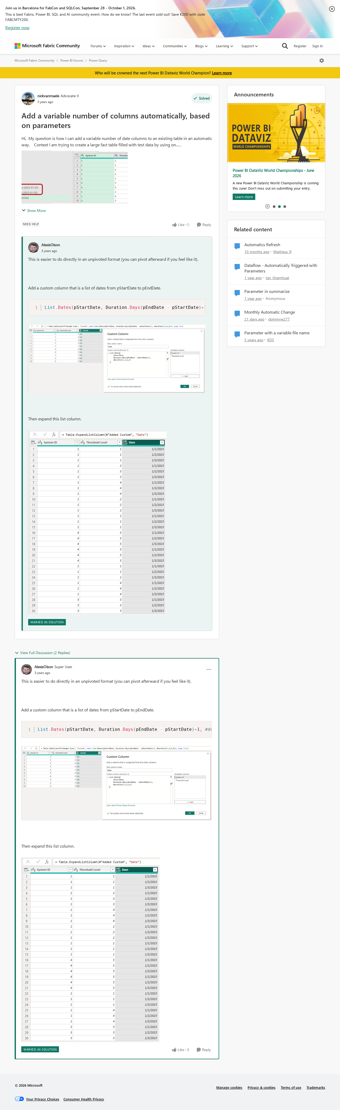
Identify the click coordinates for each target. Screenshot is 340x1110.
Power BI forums (71, 60)
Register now (17, 27)
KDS (270, 339)
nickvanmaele (48, 95)
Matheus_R (282, 251)
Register (300, 46)
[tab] (274, 206)
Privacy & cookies (261, 1087)
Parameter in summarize (267, 291)
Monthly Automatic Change (269, 312)
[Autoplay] (267, 206)
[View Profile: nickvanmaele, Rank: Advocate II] (28, 98)
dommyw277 (279, 319)
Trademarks (316, 1087)
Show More (36, 210)
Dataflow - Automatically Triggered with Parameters (280, 268)
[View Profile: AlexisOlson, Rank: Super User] (26, 669)
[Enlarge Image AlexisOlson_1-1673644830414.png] (97, 522)
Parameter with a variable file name (276, 332)
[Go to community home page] (47, 46)
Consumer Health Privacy (83, 1099)
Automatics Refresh (262, 244)
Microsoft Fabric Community (34, 60)
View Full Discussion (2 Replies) (45, 652)
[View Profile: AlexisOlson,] (33, 247)
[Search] (285, 46)
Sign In (317, 46)
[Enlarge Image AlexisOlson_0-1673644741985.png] (116, 358)
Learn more (222, 72)
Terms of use (291, 1087)
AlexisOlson (50, 244)
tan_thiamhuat (277, 277)
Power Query (98, 60)
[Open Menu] (321, 60)
